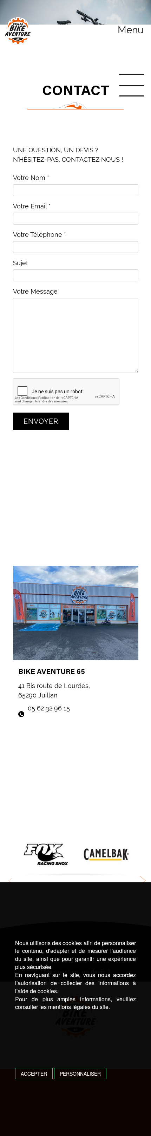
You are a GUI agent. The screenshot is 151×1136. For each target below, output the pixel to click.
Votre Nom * (31, 177)
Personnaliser (80, 1073)
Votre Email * (32, 206)
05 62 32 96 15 (48, 708)
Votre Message (35, 291)
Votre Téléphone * (39, 234)
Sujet (20, 263)
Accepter (34, 1073)
